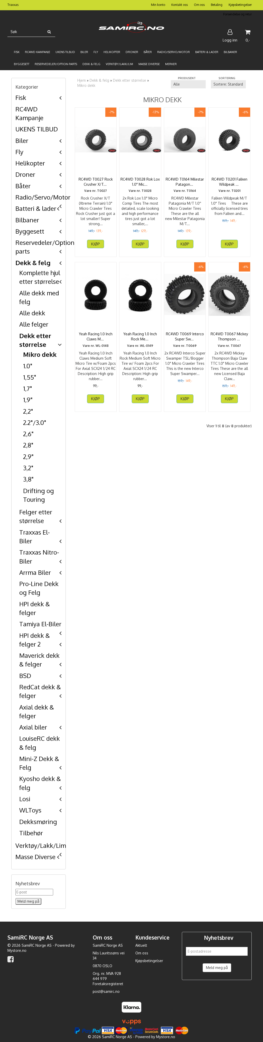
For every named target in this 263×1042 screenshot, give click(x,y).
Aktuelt (141, 945)
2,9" (28, 457)
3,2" (28, 468)
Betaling (216, 5)
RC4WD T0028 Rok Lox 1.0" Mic (140, 181)
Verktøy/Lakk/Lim (40, 845)
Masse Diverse (35, 857)
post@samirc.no (106, 991)
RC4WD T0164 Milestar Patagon (185, 181)
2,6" (28, 434)
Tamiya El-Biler (40, 624)
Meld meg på (217, 967)
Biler (21, 140)
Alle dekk (32, 313)
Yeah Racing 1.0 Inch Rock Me (140, 336)
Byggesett (29, 231)
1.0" (27, 366)
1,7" (27, 388)
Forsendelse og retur (237, 14)
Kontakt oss (179, 5)
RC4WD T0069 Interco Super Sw (185, 336)
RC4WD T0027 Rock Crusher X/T (96, 181)
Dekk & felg (32, 263)
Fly (19, 152)
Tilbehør (31, 833)
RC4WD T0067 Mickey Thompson (229, 336)
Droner (25, 174)
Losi (24, 799)
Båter (23, 186)
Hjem (81, 80)
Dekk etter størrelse (129, 80)
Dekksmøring (38, 822)
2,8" (28, 445)
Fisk (20, 97)
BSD (25, 676)
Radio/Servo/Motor (42, 197)
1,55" (29, 377)
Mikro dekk (40, 354)
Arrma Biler (35, 572)
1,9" (28, 400)
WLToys (30, 810)
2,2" (28, 411)
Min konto (158, 5)
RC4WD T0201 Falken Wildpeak (229, 181)
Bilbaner (27, 220)
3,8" (28, 479)
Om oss (199, 5)
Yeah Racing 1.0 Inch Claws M (95, 336)
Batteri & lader (35, 208)
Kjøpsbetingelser (240, 5)
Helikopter (30, 163)
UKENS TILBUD (36, 129)
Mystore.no (16, 950)
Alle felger (33, 324)
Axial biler (33, 727)
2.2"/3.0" (34, 422)
